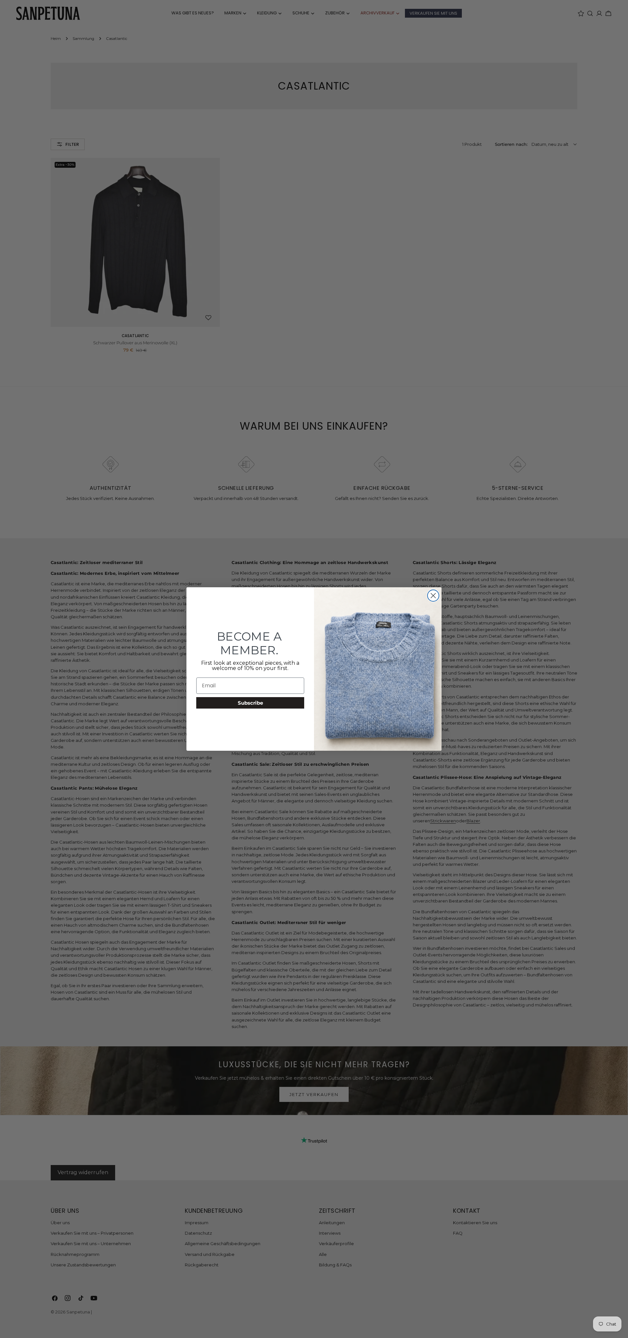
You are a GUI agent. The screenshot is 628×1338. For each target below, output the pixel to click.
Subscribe (250, 703)
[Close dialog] (433, 595)
